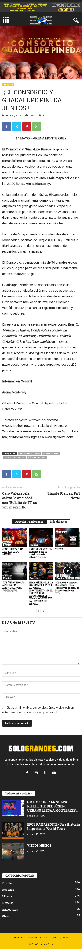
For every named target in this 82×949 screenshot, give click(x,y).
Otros (6, 916)
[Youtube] (55, 773)
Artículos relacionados (29, 521)
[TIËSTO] (67, 537)
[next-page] (44, 611)
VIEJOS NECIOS (39, 845)
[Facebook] (6, 126)
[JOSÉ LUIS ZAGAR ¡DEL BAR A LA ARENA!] (14, 537)
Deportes (34, 578)
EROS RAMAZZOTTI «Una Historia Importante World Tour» (53, 826)
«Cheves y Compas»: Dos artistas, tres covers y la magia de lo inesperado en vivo (67, 588)
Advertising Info (38, 937)
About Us (19, 937)
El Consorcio (51, 453)
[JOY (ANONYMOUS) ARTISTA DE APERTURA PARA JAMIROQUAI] (14, 571)
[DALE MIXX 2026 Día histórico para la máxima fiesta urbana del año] (41, 537)
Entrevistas (10, 909)
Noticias (8, 903)
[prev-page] (38, 611)
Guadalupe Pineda (14, 457)
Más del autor (58, 521)
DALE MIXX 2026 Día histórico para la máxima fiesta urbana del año (40, 553)
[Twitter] (16, 126)
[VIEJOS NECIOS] (13, 851)
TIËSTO (59, 549)
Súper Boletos (36, 457)
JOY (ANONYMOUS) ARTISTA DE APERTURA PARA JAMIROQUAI (13, 586)
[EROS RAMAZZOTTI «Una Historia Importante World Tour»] (13, 830)
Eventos (8, 84)
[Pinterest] (26, 126)
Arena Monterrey (30, 453)
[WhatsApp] (36, 126)
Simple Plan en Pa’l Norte (63, 495)
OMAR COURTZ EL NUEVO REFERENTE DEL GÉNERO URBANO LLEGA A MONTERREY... (52, 806)
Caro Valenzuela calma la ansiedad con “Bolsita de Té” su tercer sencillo (19, 500)
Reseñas (8, 890)
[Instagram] (37, 773)
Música (7, 896)
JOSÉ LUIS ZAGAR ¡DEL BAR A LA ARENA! (12, 551)
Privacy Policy (60, 937)
